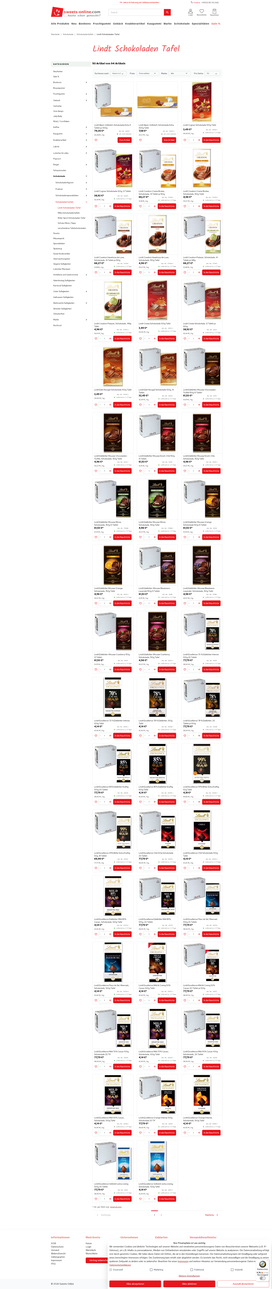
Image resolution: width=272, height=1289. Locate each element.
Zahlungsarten (58, 1256)
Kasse (89, 1243)
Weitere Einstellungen (189, 1275)
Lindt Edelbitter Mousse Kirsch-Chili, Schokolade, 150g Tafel (199, 457)
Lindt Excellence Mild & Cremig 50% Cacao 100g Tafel (154, 986)
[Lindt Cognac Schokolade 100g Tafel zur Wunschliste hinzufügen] (184, 140)
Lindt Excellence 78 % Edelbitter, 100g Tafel (155, 722)
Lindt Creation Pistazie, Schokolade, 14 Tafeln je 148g (200, 258)
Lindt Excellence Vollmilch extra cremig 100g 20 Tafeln (111, 1185)
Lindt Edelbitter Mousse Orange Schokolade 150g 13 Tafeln (197, 523)
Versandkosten (116, 1207)
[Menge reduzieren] (190, 140)
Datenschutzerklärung (120, 1264)
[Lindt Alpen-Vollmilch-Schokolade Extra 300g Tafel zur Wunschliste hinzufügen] (140, 140)
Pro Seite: (198, 73)
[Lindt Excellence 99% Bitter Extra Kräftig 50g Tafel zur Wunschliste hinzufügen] (184, 801)
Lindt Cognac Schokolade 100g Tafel (199, 125)
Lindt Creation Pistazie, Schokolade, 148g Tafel (112, 325)
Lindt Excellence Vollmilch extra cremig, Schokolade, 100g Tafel (156, 1185)
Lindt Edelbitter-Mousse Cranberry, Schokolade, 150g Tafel (154, 656)
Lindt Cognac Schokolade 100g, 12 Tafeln (112, 191)
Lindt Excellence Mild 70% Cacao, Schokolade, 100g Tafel (154, 1053)
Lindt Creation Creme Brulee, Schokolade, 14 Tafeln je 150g (152, 192)
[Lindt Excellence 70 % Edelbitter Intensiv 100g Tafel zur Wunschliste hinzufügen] (95, 735)
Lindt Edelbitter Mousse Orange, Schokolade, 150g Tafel (108, 589)
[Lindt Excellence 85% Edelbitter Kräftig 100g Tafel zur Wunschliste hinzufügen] (140, 801)
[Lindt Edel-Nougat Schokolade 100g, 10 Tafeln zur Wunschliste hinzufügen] (140, 404)
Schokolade (68, 34)
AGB (53, 1243)
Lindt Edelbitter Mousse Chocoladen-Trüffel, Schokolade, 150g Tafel (111, 457)
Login (88, 1246)
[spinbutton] (194, 140)
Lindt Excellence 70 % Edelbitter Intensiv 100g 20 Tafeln (201, 656)
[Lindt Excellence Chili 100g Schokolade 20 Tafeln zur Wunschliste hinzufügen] (140, 868)
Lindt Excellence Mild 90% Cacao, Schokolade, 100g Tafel (109, 1119)
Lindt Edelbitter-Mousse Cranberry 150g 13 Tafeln (112, 656)
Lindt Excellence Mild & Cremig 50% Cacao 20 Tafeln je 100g (199, 986)
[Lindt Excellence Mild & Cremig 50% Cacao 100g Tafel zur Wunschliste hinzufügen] (140, 1000)
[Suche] (167, 12)
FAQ (53, 1263)
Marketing (158, 1269)
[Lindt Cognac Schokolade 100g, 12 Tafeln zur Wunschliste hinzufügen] (95, 206)
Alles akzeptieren (135, 1283)
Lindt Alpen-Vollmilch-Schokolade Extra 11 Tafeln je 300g (112, 126)
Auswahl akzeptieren (243, 1283)
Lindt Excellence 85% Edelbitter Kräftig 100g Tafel (156, 788)
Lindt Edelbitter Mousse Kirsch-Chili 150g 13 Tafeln (157, 457)
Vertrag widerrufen (99, 1260)
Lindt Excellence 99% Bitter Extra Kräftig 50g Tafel (201, 788)
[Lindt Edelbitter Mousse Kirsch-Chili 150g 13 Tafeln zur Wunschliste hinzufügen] (140, 471)
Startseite (55, 34)
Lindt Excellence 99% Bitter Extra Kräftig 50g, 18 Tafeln (112, 854)
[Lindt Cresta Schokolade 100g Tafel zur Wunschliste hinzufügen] (140, 338)
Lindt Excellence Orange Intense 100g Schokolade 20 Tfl (155, 1119)
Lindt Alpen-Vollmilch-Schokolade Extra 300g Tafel (156, 126)
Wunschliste (91, 1253)
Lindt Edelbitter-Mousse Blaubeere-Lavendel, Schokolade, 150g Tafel (199, 589)
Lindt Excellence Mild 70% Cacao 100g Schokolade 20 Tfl (111, 1053)
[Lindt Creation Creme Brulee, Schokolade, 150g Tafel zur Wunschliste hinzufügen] (184, 206)
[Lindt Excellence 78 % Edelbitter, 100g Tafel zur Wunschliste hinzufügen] (140, 735)
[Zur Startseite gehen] (76, 12)
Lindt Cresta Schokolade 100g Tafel (154, 323)
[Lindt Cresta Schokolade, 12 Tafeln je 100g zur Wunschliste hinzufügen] (184, 338)
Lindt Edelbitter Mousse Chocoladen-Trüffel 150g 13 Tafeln (199, 391)
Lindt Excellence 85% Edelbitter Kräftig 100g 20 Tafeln (111, 788)
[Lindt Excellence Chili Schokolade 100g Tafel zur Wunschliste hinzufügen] (184, 868)
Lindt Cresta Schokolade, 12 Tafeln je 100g (199, 325)
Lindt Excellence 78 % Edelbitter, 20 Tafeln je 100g (199, 722)
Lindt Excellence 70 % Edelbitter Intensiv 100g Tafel (112, 722)
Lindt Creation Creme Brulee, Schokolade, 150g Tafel (196, 192)
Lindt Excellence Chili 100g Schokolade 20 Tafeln (156, 854)
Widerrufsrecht (58, 1253)
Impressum (183, 1261)
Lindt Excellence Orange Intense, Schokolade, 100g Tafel (197, 1119)
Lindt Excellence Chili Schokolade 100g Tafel (200, 854)
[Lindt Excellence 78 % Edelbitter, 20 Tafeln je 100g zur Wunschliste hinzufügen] (184, 735)
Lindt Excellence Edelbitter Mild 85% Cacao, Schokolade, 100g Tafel (110, 920)
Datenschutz (57, 1246)
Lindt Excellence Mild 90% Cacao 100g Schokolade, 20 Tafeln (200, 1053)
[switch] (262, 1278)
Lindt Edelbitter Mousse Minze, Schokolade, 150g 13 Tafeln (108, 523)
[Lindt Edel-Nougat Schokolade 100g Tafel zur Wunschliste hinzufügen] (95, 404)
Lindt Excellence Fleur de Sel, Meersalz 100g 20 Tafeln (200, 920)
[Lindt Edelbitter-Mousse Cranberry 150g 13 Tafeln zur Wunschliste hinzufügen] (95, 669)
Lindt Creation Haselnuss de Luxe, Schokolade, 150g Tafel (154, 258)
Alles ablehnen (189, 1283)
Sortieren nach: (102, 73)
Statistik (239, 1269)
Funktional (199, 1269)
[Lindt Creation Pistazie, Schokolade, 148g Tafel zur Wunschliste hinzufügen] (95, 338)
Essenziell (118, 1269)
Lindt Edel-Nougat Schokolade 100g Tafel (112, 389)
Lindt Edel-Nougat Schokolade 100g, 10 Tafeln (156, 391)
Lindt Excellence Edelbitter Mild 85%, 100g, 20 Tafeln (155, 920)
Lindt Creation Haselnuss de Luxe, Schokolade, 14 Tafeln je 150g (109, 258)
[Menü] (267, 1261)
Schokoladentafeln (85, 34)
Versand (55, 1250)
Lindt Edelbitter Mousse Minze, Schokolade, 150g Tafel (152, 523)
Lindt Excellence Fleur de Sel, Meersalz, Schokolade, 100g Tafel (111, 986)
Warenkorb (91, 1250)
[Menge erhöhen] (199, 140)
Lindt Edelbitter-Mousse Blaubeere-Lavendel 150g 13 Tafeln (155, 589)
